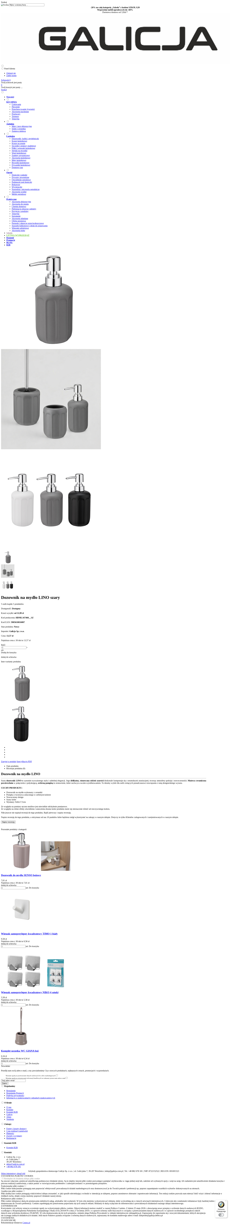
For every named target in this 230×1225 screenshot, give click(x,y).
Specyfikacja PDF (24, 761)
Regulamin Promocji (15, 1093)
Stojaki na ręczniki (19, 150)
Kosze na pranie (18, 143)
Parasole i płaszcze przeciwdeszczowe (28, 223)
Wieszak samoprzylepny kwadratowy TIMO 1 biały (29, 933)
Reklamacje (11, 1138)
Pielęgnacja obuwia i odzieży (24, 209)
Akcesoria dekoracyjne (21, 202)
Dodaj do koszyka (8, 652)
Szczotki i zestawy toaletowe (24, 146)
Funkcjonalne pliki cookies (12, 1186)
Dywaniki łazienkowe (21, 165)
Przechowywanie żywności (23, 109)
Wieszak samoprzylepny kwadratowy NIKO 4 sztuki (29, 992)
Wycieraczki (17, 187)
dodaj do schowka (8, 657)
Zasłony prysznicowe (21, 155)
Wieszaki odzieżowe (20, 228)
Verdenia (10, 1119)
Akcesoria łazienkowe (21, 158)
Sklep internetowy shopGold (13, 1173)
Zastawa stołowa (19, 131)
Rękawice (16, 184)
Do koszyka (34, 888)
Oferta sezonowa (19, 221)
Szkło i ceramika (19, 129)
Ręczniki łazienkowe (20, 163)
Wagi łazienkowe (19, 153)
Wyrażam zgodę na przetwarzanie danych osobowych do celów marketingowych (31, 1075)
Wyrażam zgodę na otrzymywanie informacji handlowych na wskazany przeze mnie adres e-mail (35, 1078)
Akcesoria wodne (19, 192)
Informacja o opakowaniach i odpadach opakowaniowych (30, 1098)
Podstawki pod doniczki (22, 182)
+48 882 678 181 (13, 1166)
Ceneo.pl (26, 1223)
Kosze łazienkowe (19, 141)
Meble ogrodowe (19, 194)
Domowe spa (17, 167)
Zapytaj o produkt (8, 761)
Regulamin (11, 1091)
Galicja (9, 1114)
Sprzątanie (16, 216)
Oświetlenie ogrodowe (21, 180)
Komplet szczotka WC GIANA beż (20, 1050)
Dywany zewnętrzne (20, 177)
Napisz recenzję (8, 822)
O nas (8, 1107)
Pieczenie (16, 107)
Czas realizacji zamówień (17, 1131)
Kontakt (9, 1110)
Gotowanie (16, 104)
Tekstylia (15, 119)
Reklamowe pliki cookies (11, 1198)
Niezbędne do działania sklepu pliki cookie (22, 1178)
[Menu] (225, 1201)
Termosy (15, 116)
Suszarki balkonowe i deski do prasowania (30, 226)
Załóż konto (11, 75)
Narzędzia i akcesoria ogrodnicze (26, 189)
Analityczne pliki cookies (11, 1191)
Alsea (8, 1117)
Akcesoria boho (18, 230)
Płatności (10, 1133)
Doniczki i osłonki (19, 175)
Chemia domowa (19, 206)
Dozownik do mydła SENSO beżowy (21, 875)
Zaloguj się (11, 73)
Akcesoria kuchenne (20, 111)
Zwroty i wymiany (14, 1136)
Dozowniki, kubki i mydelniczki (25, 138)
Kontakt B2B (12, 1112)
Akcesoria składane (20, 218)
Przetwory (16, 114)
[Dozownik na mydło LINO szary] (51, 348)
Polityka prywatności (15, 1095)
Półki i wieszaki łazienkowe (23, 148)
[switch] (221, 1214)
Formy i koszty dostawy (16, 1128)
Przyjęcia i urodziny (20, 211)
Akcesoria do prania (20, 204)
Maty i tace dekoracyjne (22, 126)
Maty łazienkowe (19, 160)
